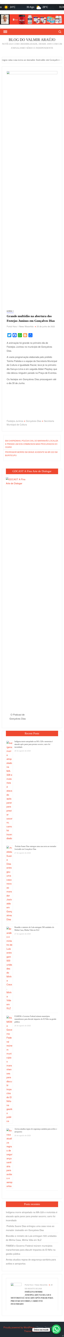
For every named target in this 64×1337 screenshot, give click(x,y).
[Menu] (5, 32)
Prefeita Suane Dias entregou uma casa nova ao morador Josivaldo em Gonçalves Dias (30, 1228)
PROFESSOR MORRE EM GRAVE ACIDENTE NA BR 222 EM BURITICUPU (31, 453)
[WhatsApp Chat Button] (56, 1329)
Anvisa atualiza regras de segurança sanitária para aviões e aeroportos (31, 1261)
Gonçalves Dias (33, 420)
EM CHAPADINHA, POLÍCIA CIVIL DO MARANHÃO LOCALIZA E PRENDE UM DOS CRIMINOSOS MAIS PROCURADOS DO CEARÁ (31, 443)
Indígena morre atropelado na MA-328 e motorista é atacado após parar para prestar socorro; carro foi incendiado (33, 744)
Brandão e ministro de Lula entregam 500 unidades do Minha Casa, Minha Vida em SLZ (31, 1237)
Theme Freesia (31, 1331)
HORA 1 (10, 311)
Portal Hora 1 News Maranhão (20, 326)
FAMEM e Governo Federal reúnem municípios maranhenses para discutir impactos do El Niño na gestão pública (35, 1019)
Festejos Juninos (15, 420)
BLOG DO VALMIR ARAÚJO (32, 40)
